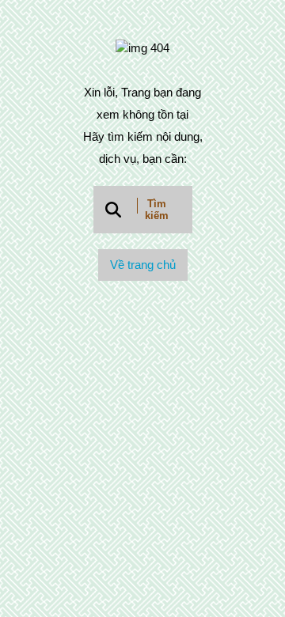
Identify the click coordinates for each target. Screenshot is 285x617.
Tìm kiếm (157, 209)
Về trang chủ (143, 264)
